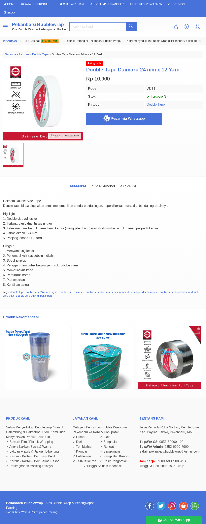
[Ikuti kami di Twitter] (161, 510)
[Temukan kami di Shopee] (183, 510)
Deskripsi (78, 185)
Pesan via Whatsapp (127, 119)
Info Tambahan (103, 185)
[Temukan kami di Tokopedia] (195, 510)
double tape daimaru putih (142, 292)
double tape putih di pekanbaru (34, 295)
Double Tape (156, 104)
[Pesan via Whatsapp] (175, 27)
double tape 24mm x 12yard (42, 292)
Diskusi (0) (128, 185)
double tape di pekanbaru (175, 292)
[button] (131, 27)
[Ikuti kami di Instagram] (172, 510)
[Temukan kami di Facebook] (149, 510)
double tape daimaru (72, 292)
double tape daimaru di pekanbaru (105, 292)
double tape (17, 292)
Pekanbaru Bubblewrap (38, 24)
